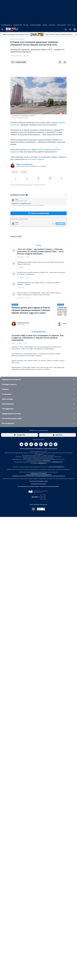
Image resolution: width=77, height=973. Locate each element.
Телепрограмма (35, 25)
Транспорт (15, 172)
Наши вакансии (8, 404)
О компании (6, 394)
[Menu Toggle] (2, 29)
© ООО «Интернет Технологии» (38, 504)
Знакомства (17, 25)
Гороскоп (52, 25)
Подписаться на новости (11, 379)
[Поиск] (65, 29)
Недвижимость (6, 25)
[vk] (26, 444)
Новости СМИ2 (16, 236)
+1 (59, 209)
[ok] (31, 444)
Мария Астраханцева (24, 164)
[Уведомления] (70, 29)
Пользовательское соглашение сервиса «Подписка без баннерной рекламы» (38, 486)
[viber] (36, 444)
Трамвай (24, 172)
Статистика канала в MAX (12, 418)
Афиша (44, 25)
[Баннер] (37, 34)
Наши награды (7, 399)
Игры (74, 25)
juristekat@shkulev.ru (57, 462)
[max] (41, 444)
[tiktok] (55, 444)
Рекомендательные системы (38, 484)
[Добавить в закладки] (60, 62)
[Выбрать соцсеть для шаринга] (65, 62)
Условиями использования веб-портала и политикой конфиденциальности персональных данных (38, 476)
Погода (25, 25)
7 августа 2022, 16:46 (16, 55)
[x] (46, 444)
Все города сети (8, 423)
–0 (64, 209)
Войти (17, 224)
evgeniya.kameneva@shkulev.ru (56, 466)
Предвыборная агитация (11, 414)
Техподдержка (7, 409)
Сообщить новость (9, 384)
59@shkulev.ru (47, 460)
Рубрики (5, 389)
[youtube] (51, 444)
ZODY (69, 25)
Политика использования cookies (38, 481)
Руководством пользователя (38, 473)
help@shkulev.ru (42, 463)
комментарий (20, 62)
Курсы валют (61, 25)
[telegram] (21, 444)
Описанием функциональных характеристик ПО (38, 474)
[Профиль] (74, 29)
